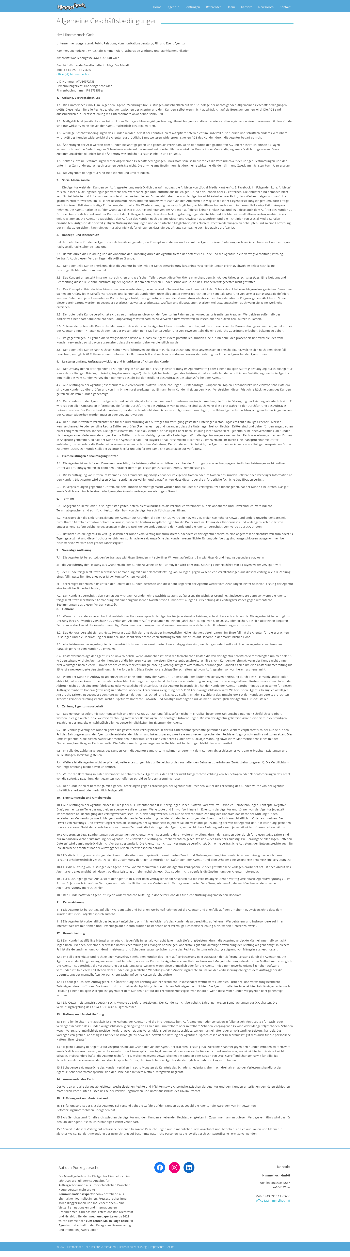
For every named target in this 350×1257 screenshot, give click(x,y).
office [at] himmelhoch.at (74, 74)
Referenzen (214, 7)
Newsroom (266, 7)
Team (231, 7)
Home (157, 7)
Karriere (246, 7)
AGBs (171, 1247)
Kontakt (285, 7)
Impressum (157, 1247)
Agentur (173, 7)
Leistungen (192, 7)
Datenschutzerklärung (133, 1247)
